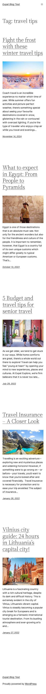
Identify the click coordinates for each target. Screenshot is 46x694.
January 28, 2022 (11, 498)
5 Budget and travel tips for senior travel (18, 304)
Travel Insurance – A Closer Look (23, 417)
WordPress (31, 683)
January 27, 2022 (11, 632)
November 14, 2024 (12, 136)
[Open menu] (41, 4)
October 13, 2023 (11, 267)
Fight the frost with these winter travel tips (23, 46)
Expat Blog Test (11, 4)
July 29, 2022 (9, 383)
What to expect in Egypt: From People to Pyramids (20, 177)
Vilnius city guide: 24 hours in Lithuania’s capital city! (21, 539)
